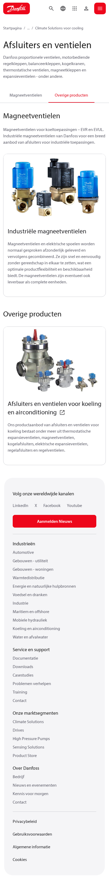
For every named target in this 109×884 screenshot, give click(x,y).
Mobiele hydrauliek (30, 620)
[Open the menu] (100, 8)
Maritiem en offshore (31, 611)
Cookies (20, 859)
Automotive (23, 552)
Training (20, 692)
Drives (18, 730)
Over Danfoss (26, 768)
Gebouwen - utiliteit (30, 560)
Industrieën (24, 544)
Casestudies (23, 675)
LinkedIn (20, 505)
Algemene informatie (31, 846)
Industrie (20, 603)
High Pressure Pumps (31, 738)
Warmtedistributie (28, 577)
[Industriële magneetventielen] (54, 188)
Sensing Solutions (28, 747)
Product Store (25, 755)
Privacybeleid (25, 821)
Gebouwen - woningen (33, 569)
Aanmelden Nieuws (54, 521)
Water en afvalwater (30, 637)
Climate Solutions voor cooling (59, 28)
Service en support (31, 649)
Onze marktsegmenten (35, 713)
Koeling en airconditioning (36, 628)
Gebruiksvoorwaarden (32, 834)
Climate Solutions (28, 721)
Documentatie (25, 658)
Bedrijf (18, 776)
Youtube (74, 505)
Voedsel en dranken (30, 594)
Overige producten (71, 95)
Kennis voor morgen (30, 793)
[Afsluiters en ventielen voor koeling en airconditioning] (54, 361)
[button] (74, 8)
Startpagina (12, 28)
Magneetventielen (26, 95)
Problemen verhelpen (32, 683)
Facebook (52, 505)
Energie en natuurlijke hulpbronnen (44, 586)
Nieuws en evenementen (35, 785)
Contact (19, 700)
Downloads (23, 666)
